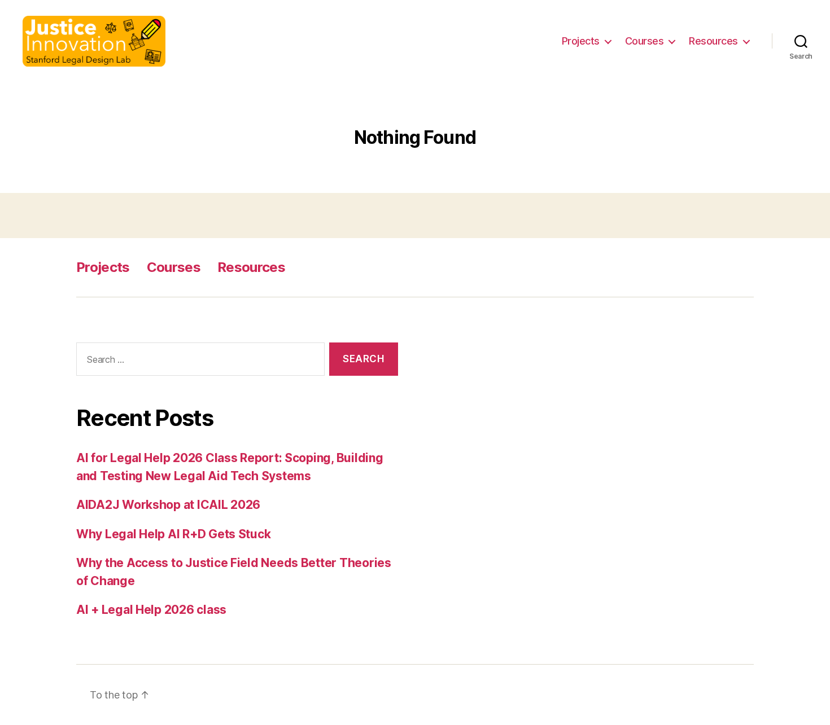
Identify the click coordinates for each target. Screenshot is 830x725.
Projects (581, 41)
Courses (644, 41)
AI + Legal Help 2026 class (151, 610)
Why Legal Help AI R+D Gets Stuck (173, 534)
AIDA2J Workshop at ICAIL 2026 (168, 505)
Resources (713, 41)
